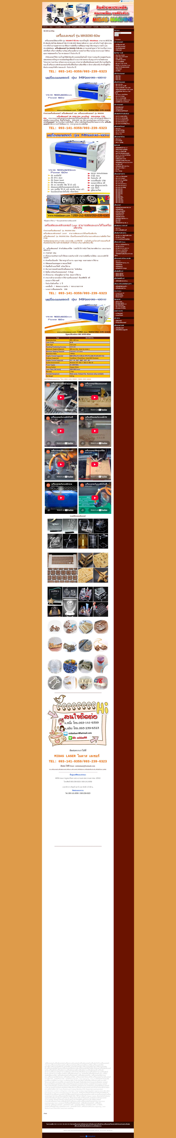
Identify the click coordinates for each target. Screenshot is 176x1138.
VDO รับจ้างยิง (66, 27)
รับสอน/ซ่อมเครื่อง (104, 27)
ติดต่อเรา (113, 27)
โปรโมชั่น (96, 27)
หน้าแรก (45, 27)
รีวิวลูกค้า (74, 27)
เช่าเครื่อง (81, 27)
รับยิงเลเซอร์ (88, 27)
